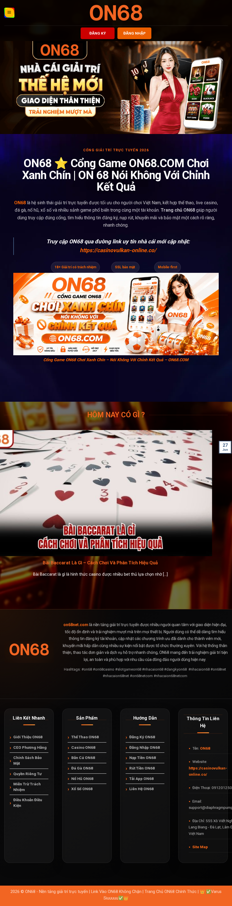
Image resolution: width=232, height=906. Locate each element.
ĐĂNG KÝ (97, 33)
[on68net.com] (116, 13)
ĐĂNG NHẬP (134, 33)
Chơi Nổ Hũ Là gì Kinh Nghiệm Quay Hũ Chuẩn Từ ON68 (64, 562)
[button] (9, 12)
